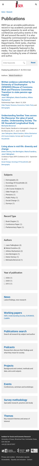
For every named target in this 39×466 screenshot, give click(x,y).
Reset (33, 63)
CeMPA (7, 318)
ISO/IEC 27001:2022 (34, 450)
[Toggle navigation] (3, 4)
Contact (29, 459)
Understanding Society (16, 316)
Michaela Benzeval (8, 126)
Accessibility (5, 459)
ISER (5, 316)
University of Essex (23, 450)
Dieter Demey (6, 152)
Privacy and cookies (8, 457)
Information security (22, 457)
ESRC (8, 450)
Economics (21, 105)
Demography (5, 108)
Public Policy (29, 105)
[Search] (36, 4)
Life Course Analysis (8, 136)
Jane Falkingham (7, 97)
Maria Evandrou (21, 97)
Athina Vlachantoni (30, 133)
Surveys (17, 136)
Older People (5, 105)
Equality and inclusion (18, 459)
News (7, 297)
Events (8, 384)
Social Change (6, 162)
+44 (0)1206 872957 (8, 444)
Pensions (14, 105)
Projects (8, 365)
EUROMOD (30, 316)
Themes (8, 415)
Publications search (15, 331)
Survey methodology (15, 399)
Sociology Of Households (19, 162)
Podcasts (9, 347)
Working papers (13, 312)
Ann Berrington (18, 152)
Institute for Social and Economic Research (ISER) (19, 4)
